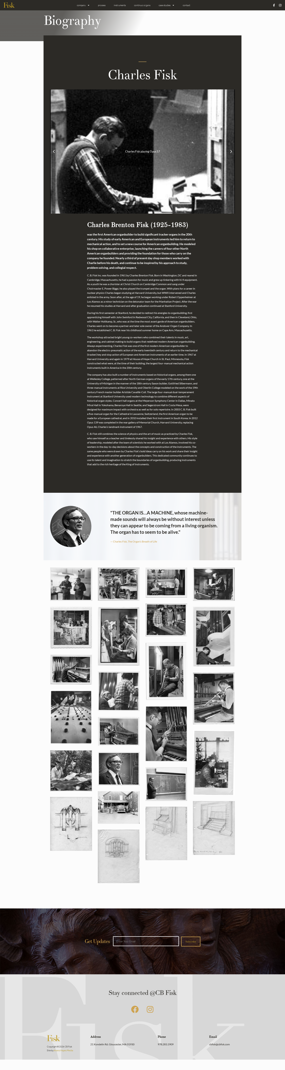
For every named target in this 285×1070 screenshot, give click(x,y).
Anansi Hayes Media (63, 1050)
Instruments (120, 5)
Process (102, 5)
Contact (186, 5)
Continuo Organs (142, 5)
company (81, 5)
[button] (54, 152)
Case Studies (165, 5)
